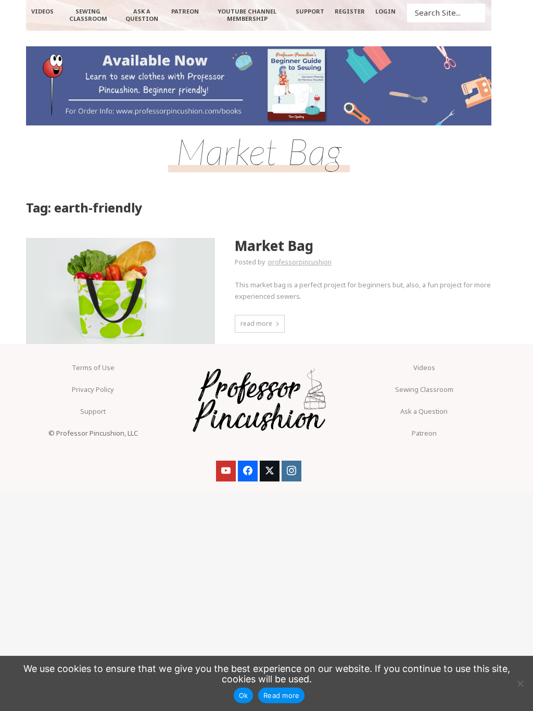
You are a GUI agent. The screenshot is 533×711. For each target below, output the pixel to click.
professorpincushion (300, 262)
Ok (243, 695)
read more (256, 323)
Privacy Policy (93, 389)
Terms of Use (93, 367)
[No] (520, 683)
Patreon (424, 433)
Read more (281, 695)
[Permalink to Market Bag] (120, 291)
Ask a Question (424, 411)
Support (93, 411)
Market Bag (274, 246)
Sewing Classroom (424, 389)
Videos (424, 367)
